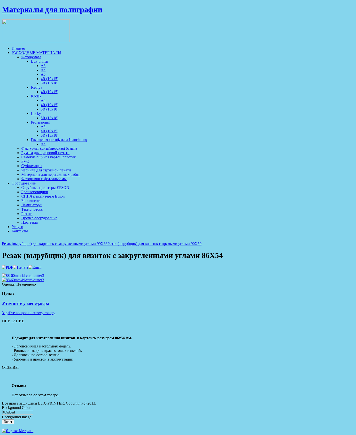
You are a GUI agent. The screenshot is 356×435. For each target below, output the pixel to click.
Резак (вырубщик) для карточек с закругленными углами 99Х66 (55, 244)
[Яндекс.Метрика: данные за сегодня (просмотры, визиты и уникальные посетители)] (17, 431)
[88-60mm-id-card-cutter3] (23, 275)
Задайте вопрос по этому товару (28, 313)
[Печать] (21, 267)
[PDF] (7, 267)
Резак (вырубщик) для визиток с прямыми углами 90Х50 (154, 244)
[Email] (35, 267)
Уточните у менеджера (25, 303)
